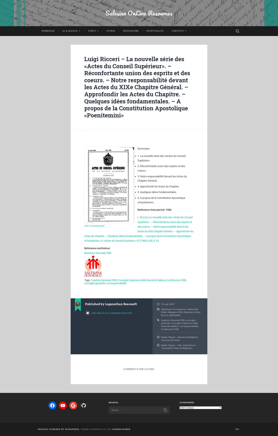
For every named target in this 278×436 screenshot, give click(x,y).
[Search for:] (139, 410)
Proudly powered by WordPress (58, 429)
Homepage (48, 31)
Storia (111, 31)
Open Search (237, 31)
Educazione (131, 31)
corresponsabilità (116, 283)
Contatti (178, 31)
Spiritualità (155, 31)
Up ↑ (237, 429)
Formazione (179, 309)
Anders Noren (121, 429)
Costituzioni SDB (176, 280)
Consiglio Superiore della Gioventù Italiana (142, 280)
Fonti (92, 31)
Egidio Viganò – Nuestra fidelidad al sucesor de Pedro (179, 339)
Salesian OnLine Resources (139, 13)
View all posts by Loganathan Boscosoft (111, 313)
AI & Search (69, 31)
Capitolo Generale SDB (104, 280)
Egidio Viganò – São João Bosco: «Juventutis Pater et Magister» (178, 347)
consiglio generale (94, 283)
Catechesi (166, 309)
